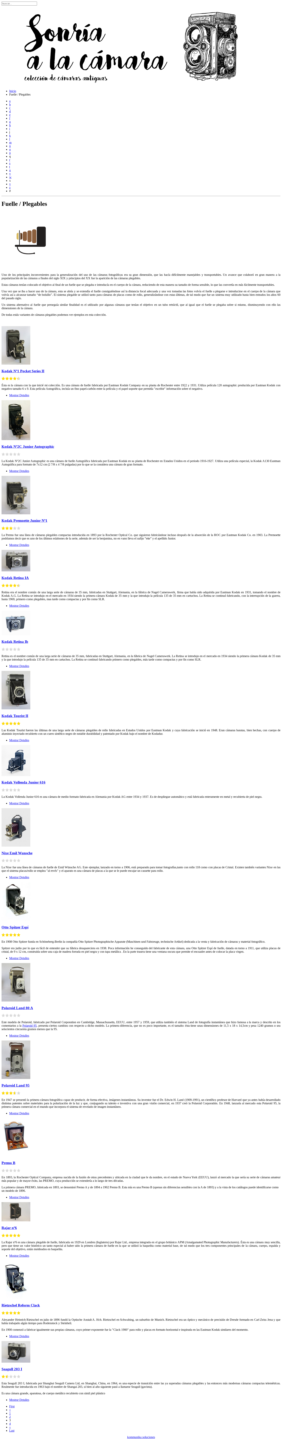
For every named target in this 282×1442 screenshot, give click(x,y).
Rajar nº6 (9, 1228)
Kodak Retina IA (15, 578)
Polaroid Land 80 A (17, 1008)
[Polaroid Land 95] (16, 1078)
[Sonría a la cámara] (129, 84)
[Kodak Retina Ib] (16, 634)
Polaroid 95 (29, 1025)
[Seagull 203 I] (16, 1361)
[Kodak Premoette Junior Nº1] (16, 513)
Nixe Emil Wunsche (17, 853)
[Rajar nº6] (16, 1220)
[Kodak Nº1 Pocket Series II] (16, 363)
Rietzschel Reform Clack (21, 1305)
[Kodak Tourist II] (16, 708)
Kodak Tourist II (15, 716)
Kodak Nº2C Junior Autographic (28, 447)
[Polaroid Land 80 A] (16, 1000)
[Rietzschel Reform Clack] (16, 1298)
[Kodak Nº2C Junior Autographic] (16, 439)
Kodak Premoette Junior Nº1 (24, 521)
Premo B (8, 1163)
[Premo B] (16, 1155)
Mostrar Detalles (19, 395)
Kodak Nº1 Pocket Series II (23, 371)
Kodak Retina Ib (15, 642)
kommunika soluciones (141, 1437)
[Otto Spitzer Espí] (16, 919)
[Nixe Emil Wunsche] (16, 845)
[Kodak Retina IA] (16, 570)
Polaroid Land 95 (16, 1085)
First (12, 1406)
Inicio (12, 91)
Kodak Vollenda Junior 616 (23, 782)
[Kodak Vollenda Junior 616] (16, 775)
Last (11, 1430)
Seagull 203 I (12, 1369)
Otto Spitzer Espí (15, 927)
